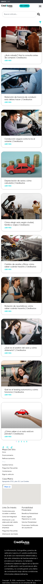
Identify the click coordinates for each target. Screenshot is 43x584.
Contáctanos (6, 471)
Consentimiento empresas (7, 526)
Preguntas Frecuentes (10, 468)
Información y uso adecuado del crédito (10, 521)
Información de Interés (10, 534)
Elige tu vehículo (8, 474)
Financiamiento (7, 455)
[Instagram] (7, 447)
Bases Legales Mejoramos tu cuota (29, 518)
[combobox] (19, 14)
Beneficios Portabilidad (30, 513)
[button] (40, 6)
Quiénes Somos (7, 465)
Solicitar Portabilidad (29, 522)
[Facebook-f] (3, 447)
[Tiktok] (12, 447)
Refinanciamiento (8, 458)
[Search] (39, 14)
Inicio (4, 452)
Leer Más (8, 60)
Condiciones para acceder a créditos (9, 512)
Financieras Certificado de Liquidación (30, 526)
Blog (3, 461)
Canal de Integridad (9, 516)
